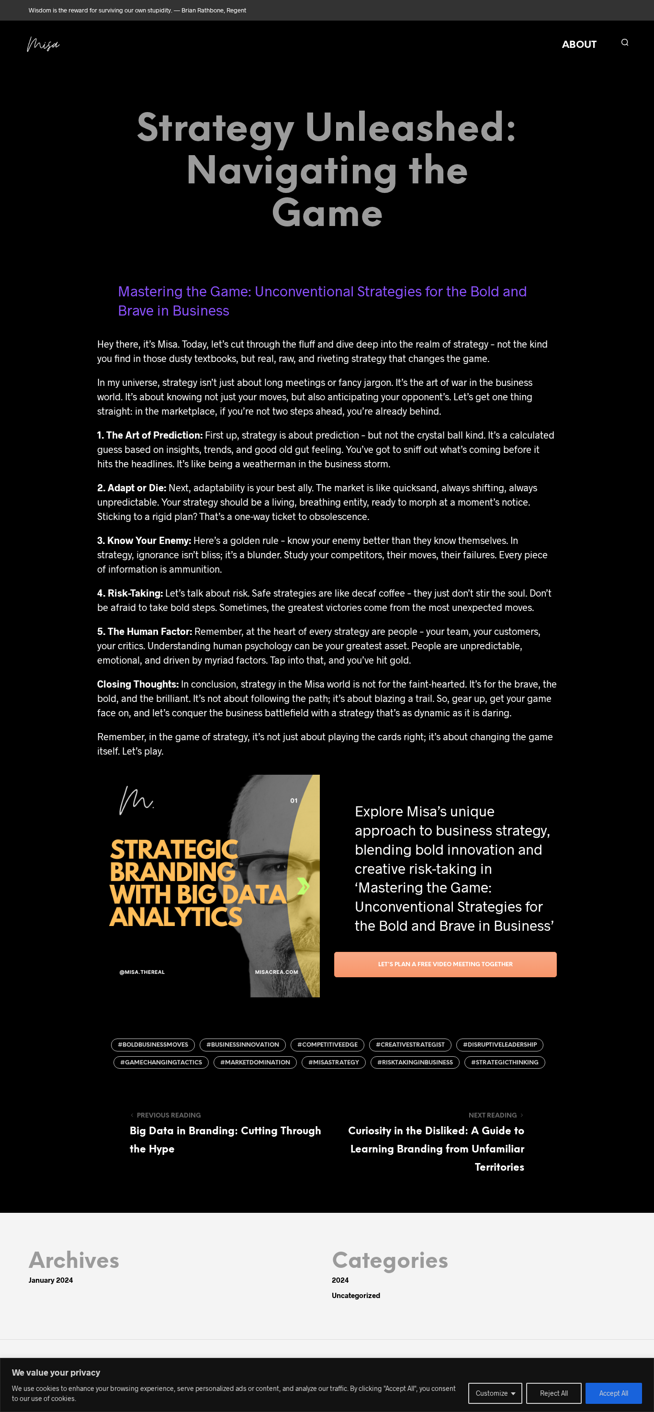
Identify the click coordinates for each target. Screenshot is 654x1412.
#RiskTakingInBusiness (415, 1063)
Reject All (554, 1393)
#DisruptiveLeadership (500, 1045)
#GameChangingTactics (161, 1063)
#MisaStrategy (333, 1063)
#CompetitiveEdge (327, 1045)
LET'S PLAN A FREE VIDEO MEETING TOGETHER (445, 964)
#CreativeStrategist (410, 1045)
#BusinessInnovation (242, 1045)
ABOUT (579, 45)
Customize (492, 1393)
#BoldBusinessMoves (153, 1045)
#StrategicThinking (505, 1063)
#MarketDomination (255, 1063)
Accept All (613, 1393)
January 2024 (51, 1280)
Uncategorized (356, 1295)
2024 (340, 1280)
